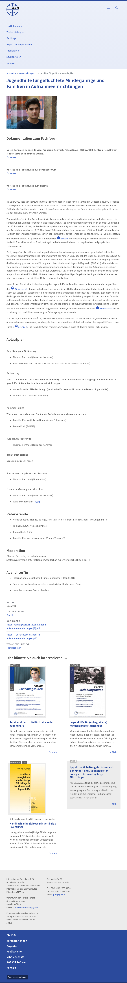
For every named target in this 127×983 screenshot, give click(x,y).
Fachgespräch (14, 648)
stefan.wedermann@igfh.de (26, 907)
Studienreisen (14, 57)
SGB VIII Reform (16, 962)
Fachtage (11, 38)
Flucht (10, 615)
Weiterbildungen (15, 32)
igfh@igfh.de (59, 894)
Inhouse (11, 63)
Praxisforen (13, 50)
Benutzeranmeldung (17, 977)
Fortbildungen (14, 26)
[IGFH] (13, 9)
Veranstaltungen (26, 73)
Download (12, 157)
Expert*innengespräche (19, 44)
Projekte (12, 946)
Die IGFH (12, 935)
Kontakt (11, 968)
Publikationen (15, 952)
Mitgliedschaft (15, 957)
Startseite (11, 73)
